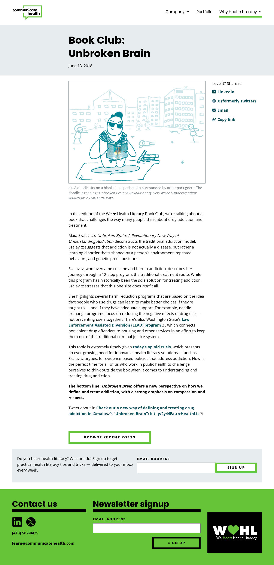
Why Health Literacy (238, 11)
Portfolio (205, 11)
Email (222, 110)
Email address (153, 459)
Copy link (226, 119)
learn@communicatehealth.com (43, 543)
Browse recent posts (110, 437)
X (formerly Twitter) (236, 101)
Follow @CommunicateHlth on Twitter (31, 522)
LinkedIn (225, 91)
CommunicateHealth (27, 12)
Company (175, 11)
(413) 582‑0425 (25, 532)
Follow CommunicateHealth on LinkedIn (17, 522)
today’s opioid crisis (152, 346)
